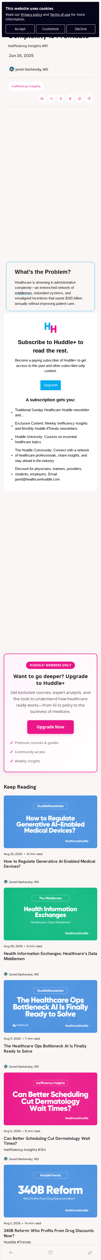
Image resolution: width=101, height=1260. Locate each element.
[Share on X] (61, 99)
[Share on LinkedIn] (80, 99)
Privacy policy (31, 14)
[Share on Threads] (70, 99)
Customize (50, 29)
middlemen (23, 293)
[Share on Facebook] (51, 99)
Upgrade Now (50, 727)
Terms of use (60, 14)
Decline (81, 29)
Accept (20, 29)
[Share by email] (42, 99)
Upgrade (51, 385)
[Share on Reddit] (89, 99)
